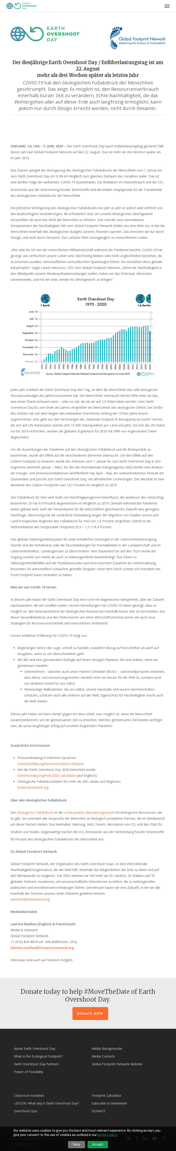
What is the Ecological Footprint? (38, 1056)
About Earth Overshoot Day (34, 1048)
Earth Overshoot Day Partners (36, 1064)
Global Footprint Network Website (117, 1064)
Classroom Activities (29, 1095)
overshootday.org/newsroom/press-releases (50, 763)
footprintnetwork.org (32, 787)
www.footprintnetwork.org (30, 899)
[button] (167, 6)
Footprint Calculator (106, 1095)
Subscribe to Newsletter (109, 1103)
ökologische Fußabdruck (35, 812)
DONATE (98, 1111)
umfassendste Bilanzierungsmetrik (89, 812)
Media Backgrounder (107, 1048)
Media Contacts (103, 1056)
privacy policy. (108, 1135)
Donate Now (90, 1013)
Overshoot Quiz (25, 1111)
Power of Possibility (28, 1072)
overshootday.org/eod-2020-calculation (46, 775)
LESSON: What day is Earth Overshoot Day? (46, 1103)
